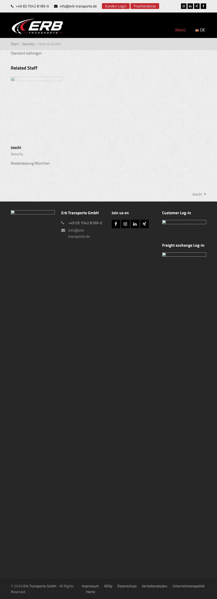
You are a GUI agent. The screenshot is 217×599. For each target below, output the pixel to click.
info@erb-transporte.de (78, 6)
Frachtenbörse (145, 6)
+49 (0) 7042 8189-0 (32, 6)
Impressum (90, 586)
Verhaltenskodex (154, 586)
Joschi (16, 147)
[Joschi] (36, 108)
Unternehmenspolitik (188, 586)
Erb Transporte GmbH (39, 586)
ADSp (108, 586)
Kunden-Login (116, 6)
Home (90, 591)
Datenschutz (127, 586)
